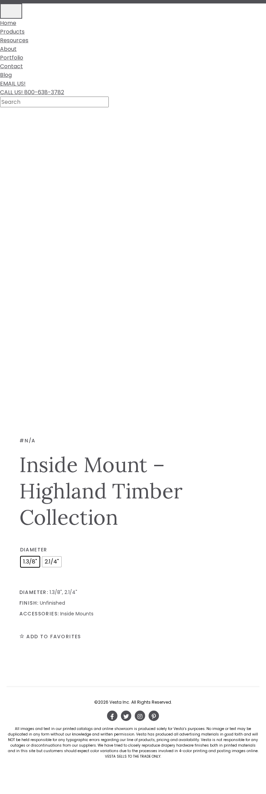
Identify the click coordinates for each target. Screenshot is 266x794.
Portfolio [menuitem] (11, 58)
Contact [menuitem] (11, 66)
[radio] (30, 562)
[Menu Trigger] (11, 11)
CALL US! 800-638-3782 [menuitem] (32, 92)
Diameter (33, 549)
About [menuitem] (8, 49)
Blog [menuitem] (6, 75)
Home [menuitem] (8, 23)
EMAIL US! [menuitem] (13, 84)
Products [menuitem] (12, 32)
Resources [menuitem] (14, 40)
